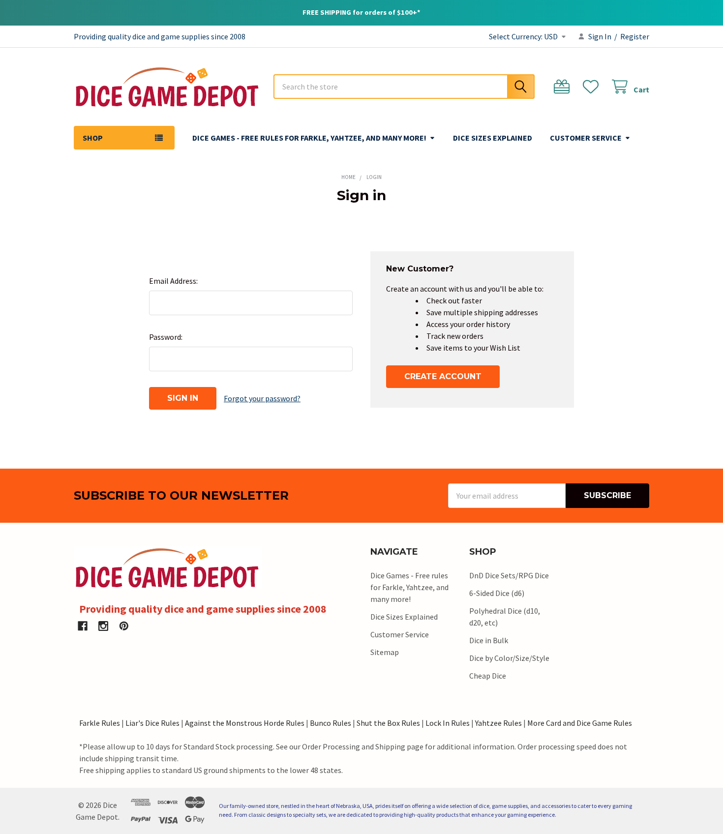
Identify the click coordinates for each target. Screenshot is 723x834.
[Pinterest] (124, 626)
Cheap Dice (487, 676)
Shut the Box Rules (388, 723)
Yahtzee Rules (498, 723)
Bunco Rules (330, 723)
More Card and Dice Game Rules (579, 723)
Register (634, 36)
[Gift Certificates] (563, 86)
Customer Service (586, 138)
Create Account (443, 376)
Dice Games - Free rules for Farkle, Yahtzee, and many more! (309, 138)
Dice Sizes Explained (492, 138)
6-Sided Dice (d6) (496, 593)
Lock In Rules (447, 723)
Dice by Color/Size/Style (509, 658)
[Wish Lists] (592, 86)
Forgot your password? (262, 398)
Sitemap (384, 652)
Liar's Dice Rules (152, 723)
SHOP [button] (93, 138)
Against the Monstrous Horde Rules (244, 723)
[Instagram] (103, 626)
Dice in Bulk (488, 640)
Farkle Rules (99, 723)
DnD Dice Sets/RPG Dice (509, 575)
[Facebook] (82, 626)
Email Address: (173, 281)
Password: (165, 337)
